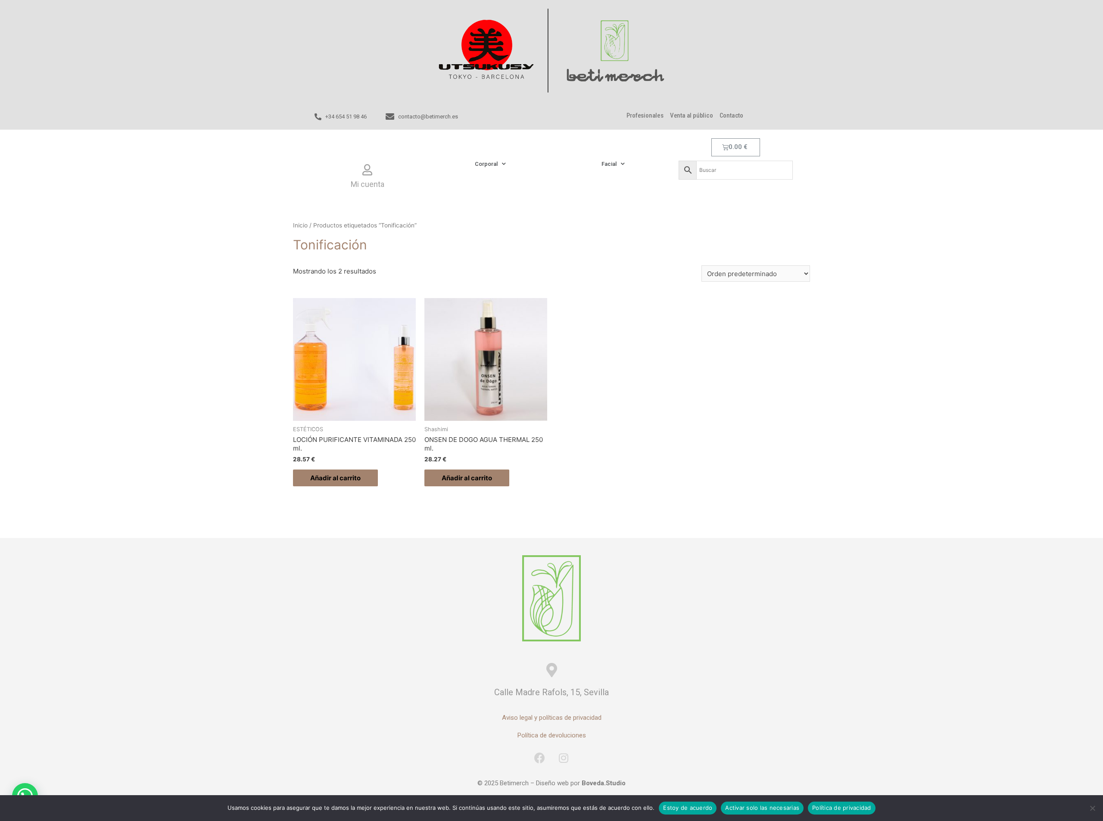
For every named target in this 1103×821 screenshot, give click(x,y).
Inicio (300, 225)
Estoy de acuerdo (687, 807)
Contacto (731, 115)
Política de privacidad (841, 807)
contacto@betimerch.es (428, 116)
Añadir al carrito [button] (335, 478)
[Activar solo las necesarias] (1092, 808)
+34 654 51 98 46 (346, 116)
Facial (609, 164)
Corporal (486, 164)
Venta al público (691, 115)
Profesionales (644, 115)
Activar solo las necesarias (762, 807)
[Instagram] (563, 758)
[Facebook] (540, 758)
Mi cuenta (367, 184)
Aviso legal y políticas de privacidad (551, 717)
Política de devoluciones (551, 735)
